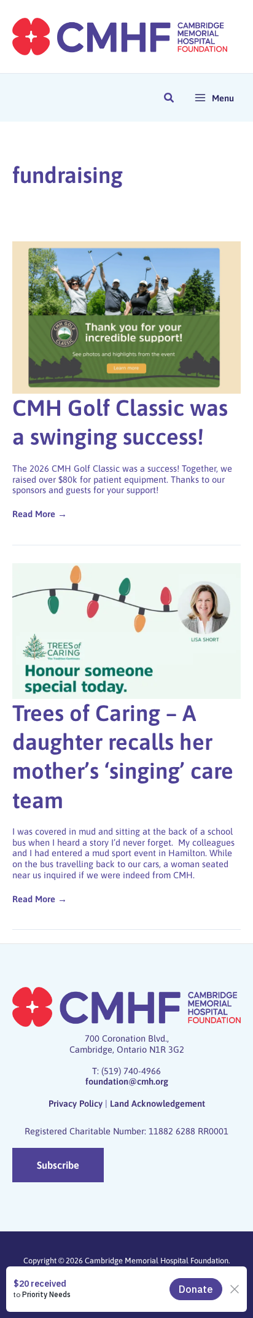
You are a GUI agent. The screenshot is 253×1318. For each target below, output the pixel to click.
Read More (33, 514)
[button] (169, 99)
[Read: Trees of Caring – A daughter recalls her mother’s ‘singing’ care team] (126, 630)
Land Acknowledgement (157, 1103)
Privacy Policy (76, 1103)
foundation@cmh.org (126, 1081)
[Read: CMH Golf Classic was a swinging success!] (126, 316)
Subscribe (58, 1165)
